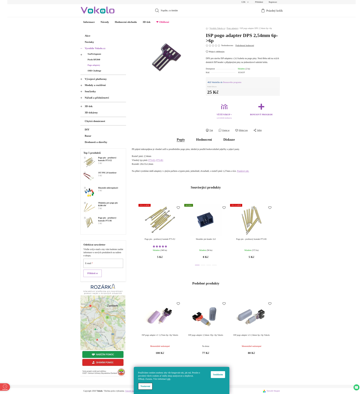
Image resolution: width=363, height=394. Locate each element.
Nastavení (145, 386)
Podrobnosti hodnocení (244, 45)
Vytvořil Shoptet (273, 391)
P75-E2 (151, 160)
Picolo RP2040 (94, 60)
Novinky (89, 42)
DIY (87, 129)
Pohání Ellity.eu (212, 86)
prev (134, 233)
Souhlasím (218, 374)
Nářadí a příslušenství (97, 97)
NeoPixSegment (94, 54)
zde (168, 379)
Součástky (90, 91)
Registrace (273, 2)
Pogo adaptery (94, 65)
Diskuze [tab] (229, 139)
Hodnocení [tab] (204, 139)
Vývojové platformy (96, 79)
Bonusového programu (232, 82)
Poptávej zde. (243, 171)
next (277, 233)
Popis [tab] (181, 139)
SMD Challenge (94, 71)
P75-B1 (159, 160)
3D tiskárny (91, 112)
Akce (87, 35)
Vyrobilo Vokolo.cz (95, 48)
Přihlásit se (92, 273)
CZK (243, 2)
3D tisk (89, 106)
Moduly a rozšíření (95, 85)
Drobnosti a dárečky (96, 142)
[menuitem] (89, 22)
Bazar (88, 135)
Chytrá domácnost (95, 121)
